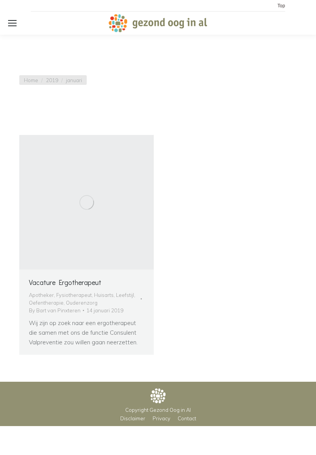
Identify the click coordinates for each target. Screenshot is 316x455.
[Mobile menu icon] (12, 23)
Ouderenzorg (81, 303)
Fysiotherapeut (74, 295)
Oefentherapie (46, 303)
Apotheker (41, 295)
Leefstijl (125, 295)
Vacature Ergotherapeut (65, 282)
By (55, 310)
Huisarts (104, 295)
